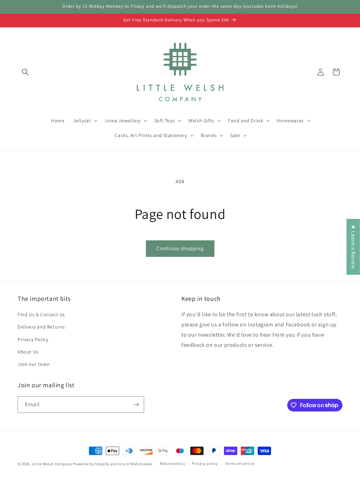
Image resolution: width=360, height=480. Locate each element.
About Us (28, 352)
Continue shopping (180, 248)
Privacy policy (205, 463)
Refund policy (172, 463)
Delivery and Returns (41, 327)
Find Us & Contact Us (41, 314)
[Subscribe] (136, 404)
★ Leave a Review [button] (353, 247)
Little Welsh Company (52, 463)
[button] (25, 72)
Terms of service (240, 463)
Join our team (34, 364)
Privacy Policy (33, 339)
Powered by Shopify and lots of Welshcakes (113, 463)
